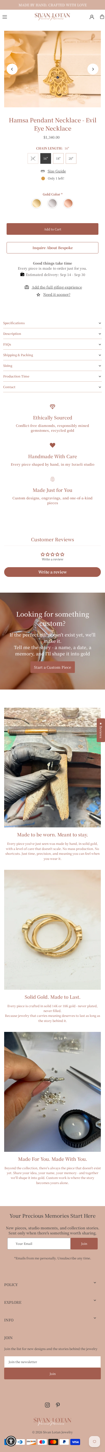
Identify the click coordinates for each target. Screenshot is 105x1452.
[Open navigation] (16, 16)
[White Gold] (52, 203)
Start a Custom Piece (52, 666)
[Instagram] (47, 1405)
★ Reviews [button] (101, 730)
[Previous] (12, 69)
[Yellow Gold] (36, 203)
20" (71, 158)
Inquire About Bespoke (52, 247)
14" (33, 158)
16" (45, 158)
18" (58, 158)
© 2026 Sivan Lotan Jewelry (52, 1432)
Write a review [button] (52, 572)
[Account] (92, 17)
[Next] (92, 69)
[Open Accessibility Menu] (11, 1441)
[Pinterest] (57, 1405)
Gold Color (53, 194)
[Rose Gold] (68, 203)
